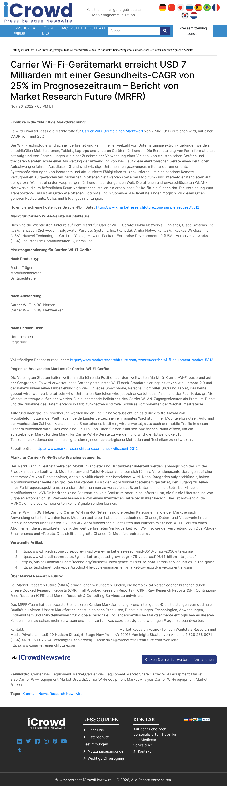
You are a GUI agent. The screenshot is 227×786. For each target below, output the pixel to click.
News (43, 693)
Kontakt (98, 28)
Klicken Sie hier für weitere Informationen (179, 659)
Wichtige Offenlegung (106, 758)
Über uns (47, 31)
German (29, 693)
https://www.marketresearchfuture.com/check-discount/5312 (86, 448)
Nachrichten (73, 28)
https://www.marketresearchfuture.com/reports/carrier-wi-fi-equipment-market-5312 (141, 360)
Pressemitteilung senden (193, 31)
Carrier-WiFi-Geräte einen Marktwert (112, 131)
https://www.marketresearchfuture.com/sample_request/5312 (147, 207)
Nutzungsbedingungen (106, 751)
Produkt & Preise (24, 31)
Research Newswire (66, 693)
